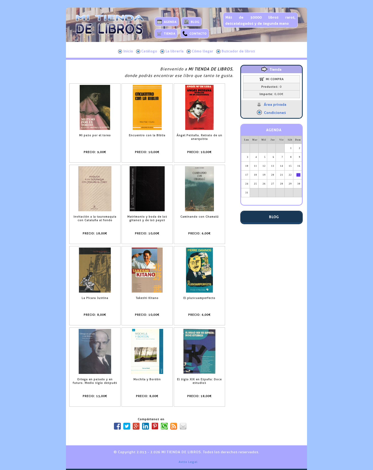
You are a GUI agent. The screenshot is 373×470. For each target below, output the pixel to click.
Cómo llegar (202, 51)
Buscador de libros (238, 51)
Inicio (128, 51)
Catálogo (149, 51)
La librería (174, 51)
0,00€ (271, 94)
